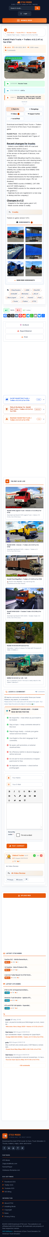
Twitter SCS (9, 1185)
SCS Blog (8, 1192)
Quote (20, 880)
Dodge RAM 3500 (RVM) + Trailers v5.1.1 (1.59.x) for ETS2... (25, 1037)
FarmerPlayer (7, 1167)
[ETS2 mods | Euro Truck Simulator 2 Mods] (5, 30)
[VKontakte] (9, 1148)
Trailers (25, 301)
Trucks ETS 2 (20, 32)
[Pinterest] (18, 1148)
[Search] (37, 8)
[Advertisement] (24, 368)
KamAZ (30, 297)
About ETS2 (9, 1203)
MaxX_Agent (12, 297)
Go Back (25, 325)
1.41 (22, 297)
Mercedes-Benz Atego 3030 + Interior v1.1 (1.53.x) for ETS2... (25, 1026)
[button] (9, 791)
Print (26, 337)
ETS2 (34, 301)
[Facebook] (4, 1148)
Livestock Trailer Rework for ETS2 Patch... (18, 975)
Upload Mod (26, 895)
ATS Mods (6, 1160)
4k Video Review (18, 873)
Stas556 (37, 290)
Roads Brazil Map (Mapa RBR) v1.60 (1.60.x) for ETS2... (24, 1049)
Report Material (26, 331)
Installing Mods (10, 1206)
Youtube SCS (9, 1188)
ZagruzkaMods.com (9, 1163)
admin (9, 47)
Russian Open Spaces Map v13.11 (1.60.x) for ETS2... (23, 1059)
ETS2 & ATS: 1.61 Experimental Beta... (17, 990)
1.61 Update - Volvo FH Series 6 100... (16, 967)
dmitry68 (14, 294)
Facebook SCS (10, 1182)
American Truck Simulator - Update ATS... (18, 998)
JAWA (27, 290)
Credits (15, 212)
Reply (11, 880)
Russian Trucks (31, 32)
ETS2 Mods (10, 32)
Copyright (8, 1210)
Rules (7, 1213)
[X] (22, 1148)
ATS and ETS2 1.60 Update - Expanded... (17, 1005)
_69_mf (35, 294)
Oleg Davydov (16, 290)
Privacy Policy (10, 1216)
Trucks (15, 301)
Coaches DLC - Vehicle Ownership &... (16, 959)
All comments (25, 1065)
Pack (39, 297)
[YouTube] (13, 1148)
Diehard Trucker (18, 855)
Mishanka (25, 294)
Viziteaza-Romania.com (11, 1170)
